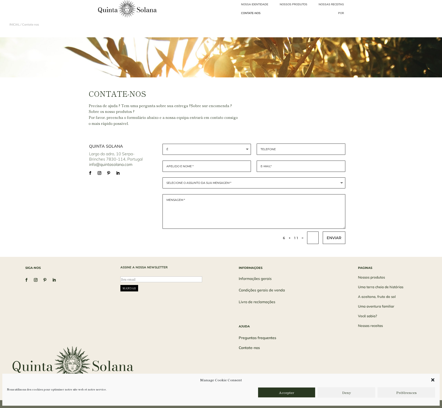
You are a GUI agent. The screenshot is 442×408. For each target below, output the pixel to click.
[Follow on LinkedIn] (118, 173)
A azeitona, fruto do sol (377, 296)
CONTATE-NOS (251, 13)
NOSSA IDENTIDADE (254, 4)
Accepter (286, 392)
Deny (346, 392)
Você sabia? (367, 316)
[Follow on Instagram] (99, 173)
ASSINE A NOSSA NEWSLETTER (144, 267)
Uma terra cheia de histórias (380, 287)
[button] (432, 380)
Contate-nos (249, 347)
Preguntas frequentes (257, 337)
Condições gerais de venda (262, 290)
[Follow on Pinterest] (108, 173)
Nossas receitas (370, 325)
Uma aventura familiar (376, 306)
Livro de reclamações (257, 301)
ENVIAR (334, 238)
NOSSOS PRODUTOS (293, 4)
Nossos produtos (371, 277)
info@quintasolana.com (110, 164)
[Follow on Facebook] (90, 173)
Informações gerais (255, 278)
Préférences (406, 392)
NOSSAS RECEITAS (331, 4)
